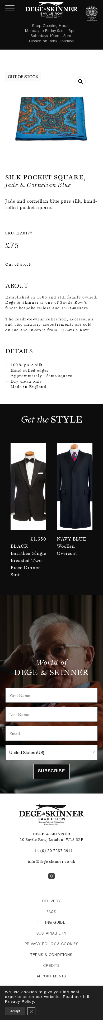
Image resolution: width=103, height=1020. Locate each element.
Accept (15, 1011)
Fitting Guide (51, 922)
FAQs (51, 912)
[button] (81, 81)
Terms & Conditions (51, 955)
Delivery (51, 901)
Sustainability (51, 933)
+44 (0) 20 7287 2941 (51, 850)
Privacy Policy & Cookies (51, 944)
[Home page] (51, 9)
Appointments (51, 976)
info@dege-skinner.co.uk (51, 861)
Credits (51, 965)
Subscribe (51, 771)
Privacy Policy (19, 1001)
